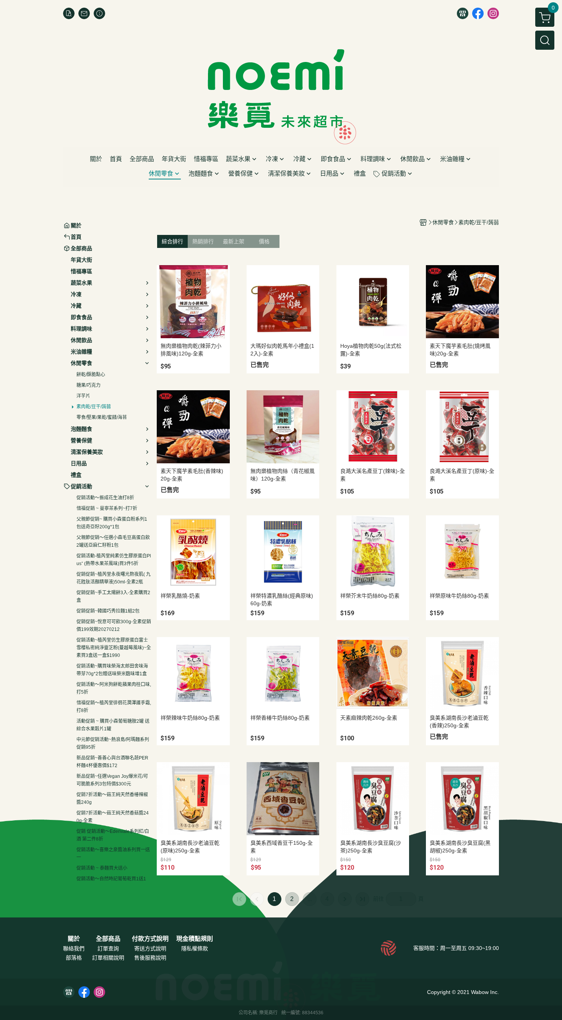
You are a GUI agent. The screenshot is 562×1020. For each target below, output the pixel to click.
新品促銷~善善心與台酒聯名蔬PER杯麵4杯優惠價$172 (112, 761)
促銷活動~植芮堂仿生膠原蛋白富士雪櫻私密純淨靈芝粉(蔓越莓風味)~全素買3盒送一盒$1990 (113, 647)
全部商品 (108, 939)
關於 (74, 939)
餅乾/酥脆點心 (90, 374)
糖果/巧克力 (88, 385)
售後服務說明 (150, 957)
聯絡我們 (73, 948)
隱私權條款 (194, 948)
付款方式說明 (150, 939)
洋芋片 (83, 396)
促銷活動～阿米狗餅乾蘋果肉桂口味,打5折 (113, 688)
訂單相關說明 (108, 957)
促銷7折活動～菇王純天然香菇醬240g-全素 (112, 816)
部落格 (74, 957)
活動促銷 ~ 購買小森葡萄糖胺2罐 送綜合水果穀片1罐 (112, 725)
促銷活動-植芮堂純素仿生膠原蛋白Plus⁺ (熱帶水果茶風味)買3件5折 (113, 559)
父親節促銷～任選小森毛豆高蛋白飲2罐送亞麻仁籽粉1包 (113, 541)
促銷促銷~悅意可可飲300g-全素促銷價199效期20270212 (113, 625)
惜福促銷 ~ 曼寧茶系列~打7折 (106, 508)
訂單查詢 (108, 948)
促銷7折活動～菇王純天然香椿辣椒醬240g (112, 798)
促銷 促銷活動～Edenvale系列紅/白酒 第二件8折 (112, 835)
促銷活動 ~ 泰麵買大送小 (101, 868)
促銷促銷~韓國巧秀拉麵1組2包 (108, 611)
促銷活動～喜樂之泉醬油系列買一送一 (113, 853)
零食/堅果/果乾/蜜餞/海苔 (101, 417)
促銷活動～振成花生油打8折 (105, 497)
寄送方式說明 (150, 948)
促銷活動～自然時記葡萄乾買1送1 (111, 879)
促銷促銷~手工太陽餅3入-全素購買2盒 (113, 596)
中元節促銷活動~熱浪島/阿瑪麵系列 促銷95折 (112, 743)
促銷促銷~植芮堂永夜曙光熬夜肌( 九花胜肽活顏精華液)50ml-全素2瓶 (113, 578)
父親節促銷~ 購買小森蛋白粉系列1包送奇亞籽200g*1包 (111, 523)
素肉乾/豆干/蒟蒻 (93, 406)
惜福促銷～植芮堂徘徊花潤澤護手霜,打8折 (113, 706)
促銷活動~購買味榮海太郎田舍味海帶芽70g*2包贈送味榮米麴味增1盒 (112, 669)
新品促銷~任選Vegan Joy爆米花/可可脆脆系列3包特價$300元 (112, 780)
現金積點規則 (194, 939)
